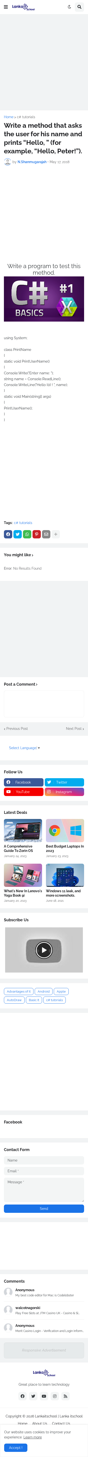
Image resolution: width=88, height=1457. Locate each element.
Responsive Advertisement (44, 1350)
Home (8, 117)
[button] (6, 7)
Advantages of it (19, 991)
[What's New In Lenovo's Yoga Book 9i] (23, 875)
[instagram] (55, 1396)
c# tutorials (26, 117)
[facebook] (22, 1396)
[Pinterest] (37, 534)
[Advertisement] (44, 62)
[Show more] (56, 534)
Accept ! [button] (15, 1448)
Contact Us (61, 1424)
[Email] (46, 534)
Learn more (32, 1437)
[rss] (65, 1396)
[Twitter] (17, 534)
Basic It (34, 1000)
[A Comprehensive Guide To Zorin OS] (23, 830)
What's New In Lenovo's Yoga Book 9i (23, 893)
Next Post (74, 729)
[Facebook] (8, 534)
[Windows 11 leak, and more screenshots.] (65, 875)
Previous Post (17, 729)
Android (44, 991)
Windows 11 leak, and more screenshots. (63, 893)
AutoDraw (14, 1000)
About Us (39, 1424)
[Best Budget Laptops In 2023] (65, 830)
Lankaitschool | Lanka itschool (59, 1416)
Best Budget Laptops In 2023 (65, 848)
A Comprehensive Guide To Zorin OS (18, 848)
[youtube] (44, 1396)
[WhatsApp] (27, 534)
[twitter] (33, 1396)
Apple (61, 991)
